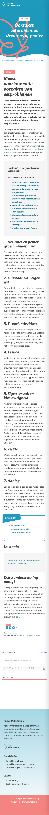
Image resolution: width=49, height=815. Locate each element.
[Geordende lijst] (15, 668)
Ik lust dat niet (10, 152)
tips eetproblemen (33, 635)
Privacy (13, 802)
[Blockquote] (21, 668)
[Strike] (12, 668)
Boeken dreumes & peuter (18, 784)
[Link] (27, 668)
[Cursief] (7, 668)
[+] (32, 668)
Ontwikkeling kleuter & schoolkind (21, 767)
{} (30, 668)
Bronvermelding (29, 802)
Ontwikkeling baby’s (15, 761)
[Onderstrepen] (9, 668)
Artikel (10, 61)
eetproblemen (19, 635)
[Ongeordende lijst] (18, 668)
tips (42, 146)
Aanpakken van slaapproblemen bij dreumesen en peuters (21, 529)
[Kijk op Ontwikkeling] (11, 4)
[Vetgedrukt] (4, 668)
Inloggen (43, 652)
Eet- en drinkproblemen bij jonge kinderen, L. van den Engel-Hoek (25, 189)
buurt (16, 617)
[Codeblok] (24, 668)
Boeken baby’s (13, 780)
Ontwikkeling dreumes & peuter (20, 764)
